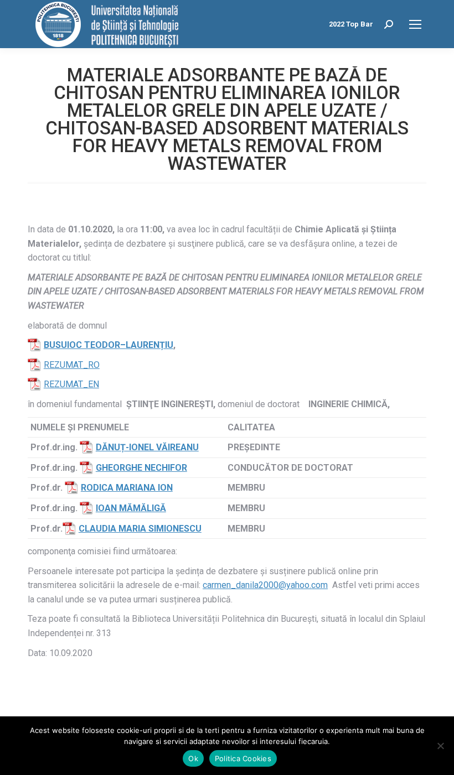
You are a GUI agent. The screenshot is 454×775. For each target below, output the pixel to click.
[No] (440, 745)
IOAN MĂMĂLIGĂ (131, 508)
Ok (193, 758)
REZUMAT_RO (72, 365)
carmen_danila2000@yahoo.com (265, 585)
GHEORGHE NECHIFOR (141, 467)
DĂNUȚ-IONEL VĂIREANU (147, 447)
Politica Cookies (243, 758)
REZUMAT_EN (71, 384)
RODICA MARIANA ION (127, 487)
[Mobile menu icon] (415, 24)
